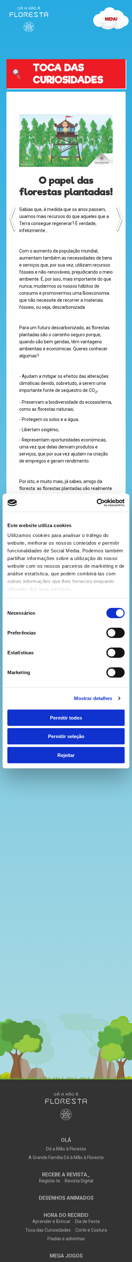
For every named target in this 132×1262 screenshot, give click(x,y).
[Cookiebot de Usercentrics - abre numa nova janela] (97, 503)
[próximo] (119, 218)
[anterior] (12, 218)
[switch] (115, 632)
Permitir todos (66, 717)
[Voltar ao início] (66, 1106)
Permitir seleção (66, 736)
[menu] (29, 19)
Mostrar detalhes (93, 698)
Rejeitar (66, 755)
